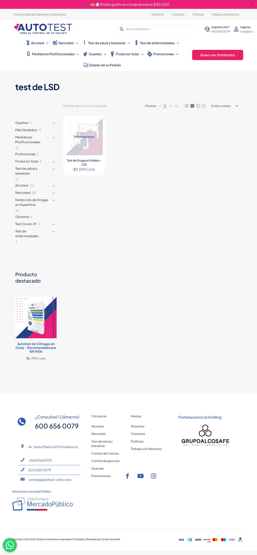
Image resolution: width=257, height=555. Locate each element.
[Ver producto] (97, 123)
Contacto (138, 433)
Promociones (101, 476)
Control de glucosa (105, 461)
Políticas (137, 441)
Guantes (97, 468)
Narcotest (98, 433)
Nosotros (138, 426)
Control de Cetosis (105, 453)
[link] (160, 105)
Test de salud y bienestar (102, 443)
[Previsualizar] (97, 140)
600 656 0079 (40, 470)
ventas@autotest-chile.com (50, 479)
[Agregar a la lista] (97, 132)
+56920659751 (40, 460)
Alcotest (97, 426)
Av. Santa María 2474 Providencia (53, 447)
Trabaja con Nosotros (146, 449)
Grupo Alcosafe (111, 539)
